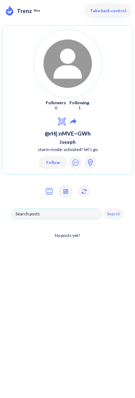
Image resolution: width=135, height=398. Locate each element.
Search (113, 213)
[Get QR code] (61, 121)
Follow (53, 162)
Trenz (24, 11)
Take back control (108, 10)
